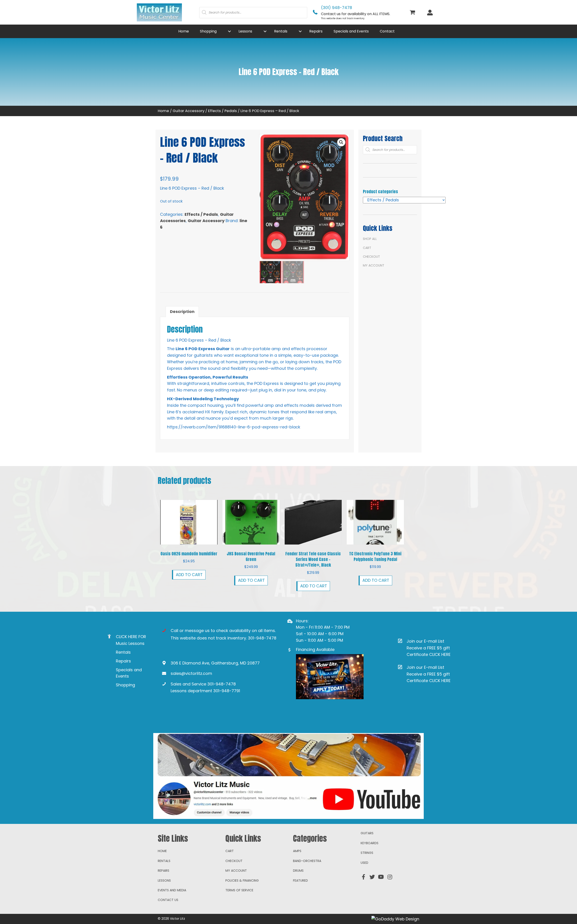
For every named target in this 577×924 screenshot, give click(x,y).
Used (364, 862)
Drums (298, 870)
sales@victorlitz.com (191, 673)
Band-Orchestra (307, 861)
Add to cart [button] (189, 574)
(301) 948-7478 (336, 7)
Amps (297, 851)
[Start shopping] (413, 13)
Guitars (367, 833)
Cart (367, 248)
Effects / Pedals (222, 110)
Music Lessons (130, 643)
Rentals (123, 652)
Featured (300, 880)
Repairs (123, 661)
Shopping (125, 685)
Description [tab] (182, 311)
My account (373, 265)
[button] (229, 31)
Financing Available (315, 649)
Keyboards (369, 843)
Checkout (371, 256)
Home (163, 110)
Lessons (164, 880)
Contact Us (168, 900)
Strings (367, 852)
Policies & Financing (242, 880)
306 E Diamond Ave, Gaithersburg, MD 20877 (215, 663)
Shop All (370, 239)
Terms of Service (239, 890)
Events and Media (172, 890)
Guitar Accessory (188, 110)
